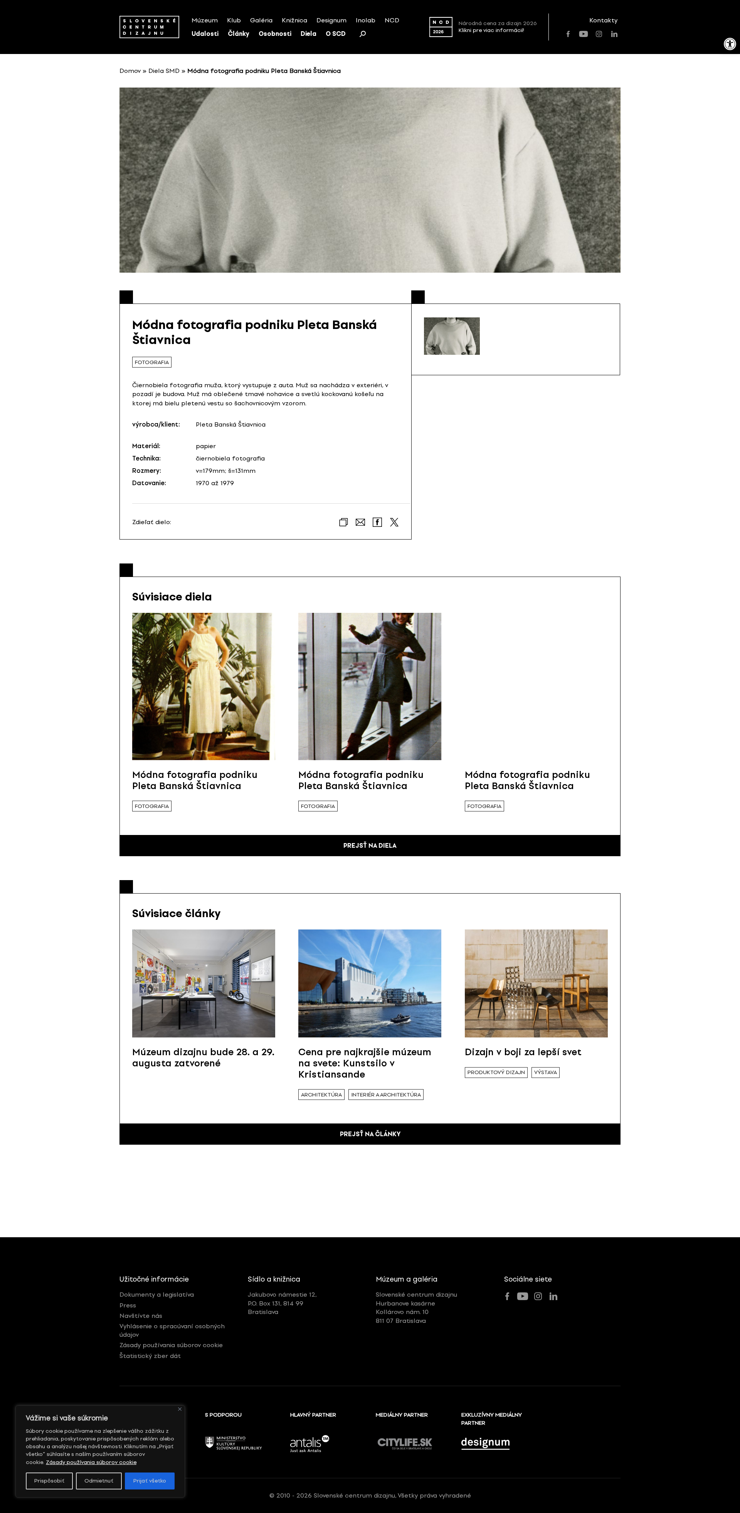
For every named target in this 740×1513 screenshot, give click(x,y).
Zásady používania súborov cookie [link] (91, 1462)
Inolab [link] (365, 20)
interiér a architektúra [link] (386, 1094)
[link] (730, 44)
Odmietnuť (98, 1481)
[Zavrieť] (180, 1409)
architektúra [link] (321, 1094)
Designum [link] (331, 20)
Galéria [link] (261, 20)
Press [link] (127, 1305)
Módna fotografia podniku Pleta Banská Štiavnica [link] (194, 780)
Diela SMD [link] (164, 70)
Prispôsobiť (49, 1481)
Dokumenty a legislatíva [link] (156, 1294)
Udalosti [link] (205, 33)
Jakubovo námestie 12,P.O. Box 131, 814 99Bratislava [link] (282, 1303)
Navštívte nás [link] (140, 1315)
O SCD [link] (336, 33)
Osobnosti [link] (275, 33)
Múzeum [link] (205, 20)
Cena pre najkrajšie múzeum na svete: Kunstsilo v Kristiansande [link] (364, 1063)
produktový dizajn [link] (496, 1072)
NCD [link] (392, 20)
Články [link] (238, 33)
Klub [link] (234, 20)
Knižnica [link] (294, 20)
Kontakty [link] (603, 20)
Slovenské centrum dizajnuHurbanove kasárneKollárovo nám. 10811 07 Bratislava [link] (416, 1307)
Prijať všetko (149, 1481)
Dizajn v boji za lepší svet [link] (523, 1052)
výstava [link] (545, 1072)
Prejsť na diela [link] (370, 845)
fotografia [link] (152, 362)
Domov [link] (130, 70)
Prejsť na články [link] (370, 1134)
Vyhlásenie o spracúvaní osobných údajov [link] (172, 1330)
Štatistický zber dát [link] (150, 1356)
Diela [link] (308, 33)
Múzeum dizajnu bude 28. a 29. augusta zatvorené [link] (203, 1057)
